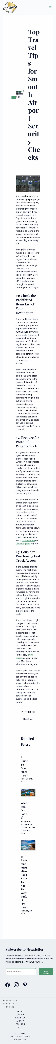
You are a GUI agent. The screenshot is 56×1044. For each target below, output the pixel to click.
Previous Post (28, 712)
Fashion (20, 1024)
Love (20, 1030)
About (20, 1011)
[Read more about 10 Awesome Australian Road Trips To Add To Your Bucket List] (28, 845)
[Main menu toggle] (50, 7)
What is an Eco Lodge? (24, 810)
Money (20, 1021)
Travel (19, 91)
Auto (20, 1027)
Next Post (28, 719)
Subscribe (46, 972)
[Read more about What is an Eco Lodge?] (28, 792)
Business (20, 1018)
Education (20, 1040)
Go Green (25, 821)
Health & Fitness (20, 1036)
